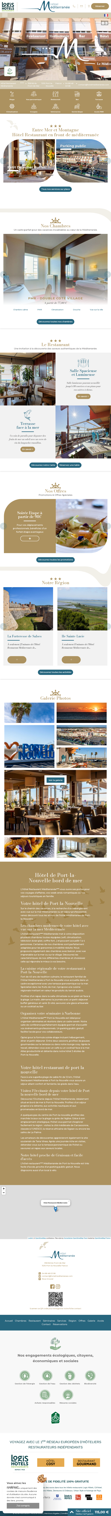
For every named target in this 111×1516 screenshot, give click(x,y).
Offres (82, 1321)
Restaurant (35, 1321)
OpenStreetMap (40, 1238)
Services (61, 1321)
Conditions (66, 1513)
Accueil (9, 1321)
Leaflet (30, 1238)
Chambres (20, 1321)
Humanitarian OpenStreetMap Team (75, 1238)
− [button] (4, 1192)
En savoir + (83, 396)
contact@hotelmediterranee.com (93, 85)
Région (72, 1321)
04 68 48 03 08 (48, 1273)
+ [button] (4, 1188)
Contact (46, 1324)
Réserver (100, 6)
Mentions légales (52, 1513)
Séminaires (49, 1321)
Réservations (60, 1324)
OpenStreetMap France (102, 1238)
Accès (100, 1321)
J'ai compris (23, 1505)
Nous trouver (47, 1279)
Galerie (91, 1321)
